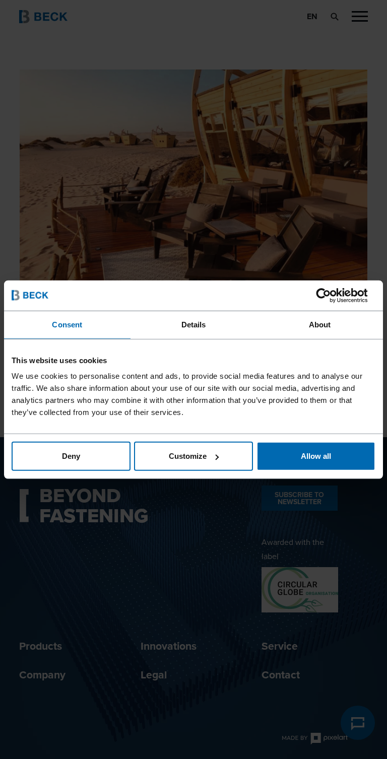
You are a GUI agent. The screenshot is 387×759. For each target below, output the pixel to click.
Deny (71, 456)
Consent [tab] (67, 324)
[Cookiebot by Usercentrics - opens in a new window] (331, 295)
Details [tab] (193, 324)
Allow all (316, 456)
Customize (188, 456)
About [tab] (320, 324)
